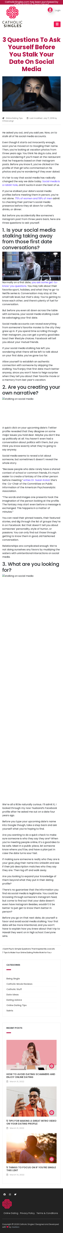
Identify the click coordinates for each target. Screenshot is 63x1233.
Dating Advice (14, 999)
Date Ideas (12, 994)
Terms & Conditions (47, 1213)
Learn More (41, 4)
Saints (9, 1010)
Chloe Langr (8, 121)
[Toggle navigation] (57, 24)
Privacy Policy (27, 1213)
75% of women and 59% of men (33, 198)
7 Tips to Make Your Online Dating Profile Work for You (26, 952)
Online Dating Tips (14, 118)
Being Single (13, 978)
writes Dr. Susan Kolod (36, 480)
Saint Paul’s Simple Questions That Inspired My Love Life (29, 949)
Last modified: (42, 118)
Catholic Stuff (14, 989)
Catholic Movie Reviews (19, 983)
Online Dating (11, 1213)
